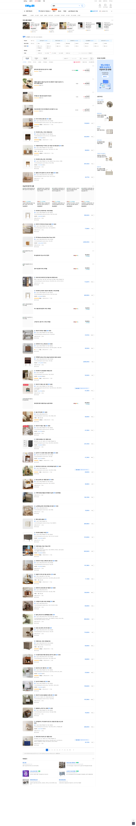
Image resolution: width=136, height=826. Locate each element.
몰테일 (100, 1)
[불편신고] (133, 820)
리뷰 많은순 (51, 62)
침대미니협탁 (50, 15)
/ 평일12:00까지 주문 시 (81, 469)
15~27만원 (47, 53)
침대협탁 (32, 15)
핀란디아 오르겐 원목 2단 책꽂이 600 (46, 588)
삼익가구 (96, 43)
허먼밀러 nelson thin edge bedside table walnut (48, 357)
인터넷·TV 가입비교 (45, 11)
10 (69, 749)
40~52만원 (61, 53)
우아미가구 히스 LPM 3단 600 (44, 344)
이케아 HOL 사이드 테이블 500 (43, 641)
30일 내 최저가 (77, 62)
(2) (40, 298)
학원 (44, 1)
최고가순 (34, 62)
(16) (41, 460)
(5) (41, 124)
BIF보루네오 (68, 43)
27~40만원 (54, 53)
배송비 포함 (85, 62)
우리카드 (42, 243)
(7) (40, 582)
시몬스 (39, 43)
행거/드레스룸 (36, 126)
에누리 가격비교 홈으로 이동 (30, 6)
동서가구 (77, 43)
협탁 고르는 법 (40, 151)
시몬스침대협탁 (57, 15)
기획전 (64, 11)
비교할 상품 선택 (93, 123)
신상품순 (39, 62)
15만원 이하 (40, 53)
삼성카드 (42, 538)
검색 (82, 5)
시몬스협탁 (37, 15)
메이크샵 (110, 1)
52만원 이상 (68, 53)
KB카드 (41, 164)
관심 (52, 124)
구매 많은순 (45, 62)
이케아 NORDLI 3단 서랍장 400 (43, 439)
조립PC (38, 1)
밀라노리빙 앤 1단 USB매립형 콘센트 (45, 614)
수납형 (37, 120)
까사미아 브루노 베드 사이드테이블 (44, 159)
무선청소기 (104, 11)
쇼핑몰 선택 (66, 58)
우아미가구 (58, 43)
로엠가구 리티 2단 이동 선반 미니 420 (46, 574)
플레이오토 (105, 1)
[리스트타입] (91, 59)
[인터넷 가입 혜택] (105, 76)
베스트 (59, 11)
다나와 (95, 1)
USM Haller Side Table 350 (43, 546)
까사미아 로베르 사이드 (42, 532)
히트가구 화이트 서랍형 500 (43, 330)
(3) (40, 139)
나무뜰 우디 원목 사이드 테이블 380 (45, 601)
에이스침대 (86, 43)
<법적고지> (58, 753)
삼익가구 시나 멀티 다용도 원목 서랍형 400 (47, 453)
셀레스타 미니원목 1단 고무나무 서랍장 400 (47, 173)
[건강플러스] (25, 1)
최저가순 (29, 62)
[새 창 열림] (105, 99)
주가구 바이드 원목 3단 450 (43, 119)
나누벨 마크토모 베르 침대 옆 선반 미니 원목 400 (48, 654)
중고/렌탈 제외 (91, 62)
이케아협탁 (63, 15)
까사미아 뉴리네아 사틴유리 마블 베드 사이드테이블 (47, 290)
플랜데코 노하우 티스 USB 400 (44, 708)
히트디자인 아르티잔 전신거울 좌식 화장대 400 (46, 277)
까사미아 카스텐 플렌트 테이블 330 (44, 370)
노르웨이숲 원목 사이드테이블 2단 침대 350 (47, 506)
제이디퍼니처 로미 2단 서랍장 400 (44, 736)
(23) (41, 419)
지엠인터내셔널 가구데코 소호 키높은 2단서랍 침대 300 (50, 145)
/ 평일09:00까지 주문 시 (81, 388)
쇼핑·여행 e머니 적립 (73, 11)
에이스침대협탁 (73, 15)
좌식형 (41, 279)
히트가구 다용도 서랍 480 (43, 425)
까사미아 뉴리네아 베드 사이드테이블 (44, 210)
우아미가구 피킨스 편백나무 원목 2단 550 (46, 560)
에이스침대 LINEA (41, 519)
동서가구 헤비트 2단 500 (43, 681)
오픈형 (37, 372)
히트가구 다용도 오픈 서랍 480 (44, 384)
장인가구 (48, 43)
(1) (40, 349)
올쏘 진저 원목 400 (41, 412)
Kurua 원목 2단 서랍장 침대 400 (45, 479)
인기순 (25, 62)
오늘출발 (39, 50)
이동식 (49, 576)
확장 (33, 43)
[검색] (81, 58)
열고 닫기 (111, 11)
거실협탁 (41, 15)
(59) (41, 153)
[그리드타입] (93, 59)
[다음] (73, 750)
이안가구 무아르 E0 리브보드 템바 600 (46, 224)
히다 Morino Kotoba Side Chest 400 (45, 237)
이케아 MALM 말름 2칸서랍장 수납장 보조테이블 (48, 493)
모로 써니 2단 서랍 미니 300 (43, 668)
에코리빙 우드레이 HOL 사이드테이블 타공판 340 (48, 466)
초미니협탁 (68, 15)
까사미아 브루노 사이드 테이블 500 (44, 132)
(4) (40, 554)
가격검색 (90, 53)
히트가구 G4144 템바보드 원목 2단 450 (46, 695)
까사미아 (105, 43)
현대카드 (42, 137)
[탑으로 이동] (133, 823)
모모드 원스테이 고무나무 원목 (44, 628)
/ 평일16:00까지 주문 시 (81, 739)
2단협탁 (78, 15)
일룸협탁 (45, 15)
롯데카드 (42, 445)
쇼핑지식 (30, 1)
